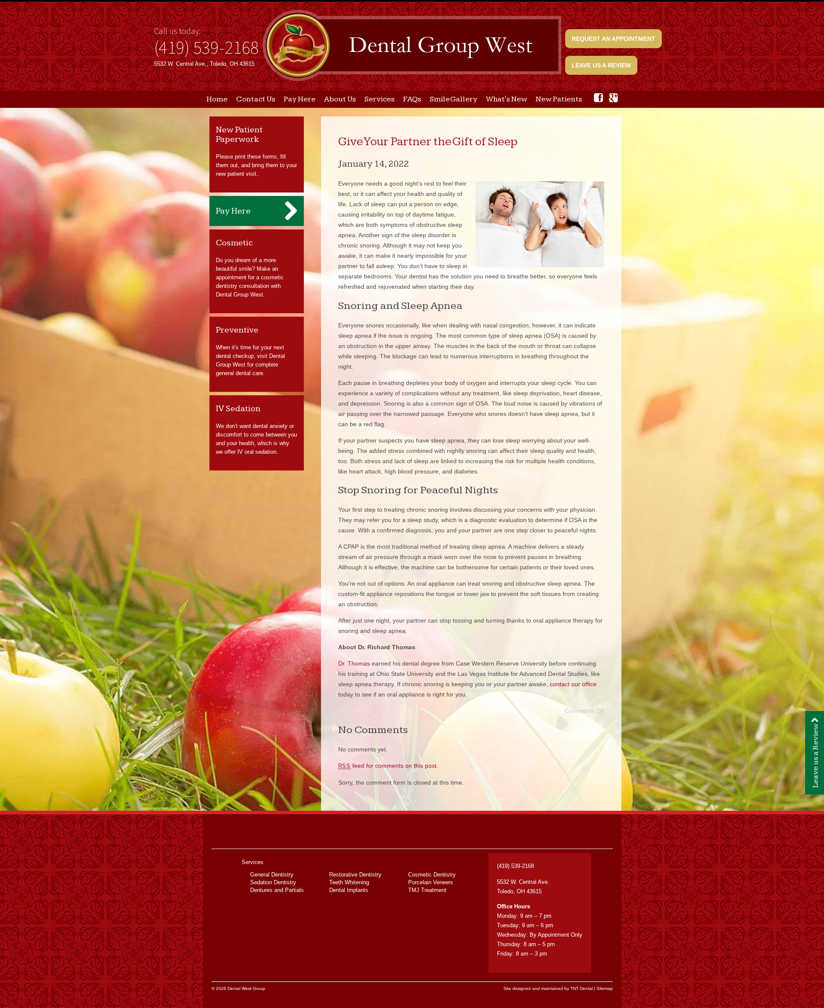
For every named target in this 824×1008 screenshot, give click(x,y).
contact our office (573, 684)
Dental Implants (348, 890)
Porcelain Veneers (430, 882)
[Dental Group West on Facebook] (598, 98)
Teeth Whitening (349, 882)
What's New (506, 99)
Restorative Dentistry (355, 874)
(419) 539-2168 (206, 47)
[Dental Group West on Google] (613, 98)
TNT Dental (581, 988)
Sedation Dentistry (273, 882)
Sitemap (605, 988)
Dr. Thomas (354, 663)
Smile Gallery (453, 99)
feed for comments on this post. (388, 765)
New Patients (559, 99)
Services (379, 99)
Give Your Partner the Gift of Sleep (428, 141)
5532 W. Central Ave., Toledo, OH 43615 (204, 64)
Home (216, 99)
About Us (340, 99)
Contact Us (255, 99)
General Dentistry (272, 874)
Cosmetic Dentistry (432, 874)
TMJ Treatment (427, 890)
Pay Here (299, 99)
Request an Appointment (613, 38)
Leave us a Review (601, 65)
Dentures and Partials (277, 890)
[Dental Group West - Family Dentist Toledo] (412, 46)
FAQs (412, 99)
